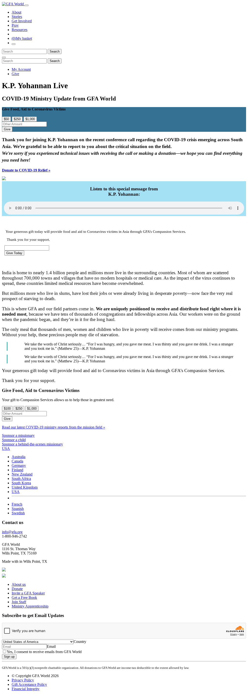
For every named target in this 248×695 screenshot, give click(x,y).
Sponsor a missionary (18, 435)
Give (15, 74)
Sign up (9, 656)
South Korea (21, 483)
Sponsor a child (14, 440)
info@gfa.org (12, 532)
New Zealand (22, 474)
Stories (17, 17)
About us (19, 584)
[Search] (14, 44)
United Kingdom (25, 487)
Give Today (14, 253)
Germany (19, 465)
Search (55, 51)
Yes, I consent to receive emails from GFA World (44, 652)
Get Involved (22, 21)
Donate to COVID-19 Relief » (26, 170)
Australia (18, 457)
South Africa (21, 478)
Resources (19, 30)
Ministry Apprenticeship (30, 606)
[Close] (4, 57)
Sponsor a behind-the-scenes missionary (32, 444)
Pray (15, 25)
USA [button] (6, 448)
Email (51, 646)
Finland (17, 470)
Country (80, 642)
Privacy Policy (23, 680)
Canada (17, 461)
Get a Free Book (24, 597)
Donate (17, 589)
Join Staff (19, 602)
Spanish (18, 509)
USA (16, 492)
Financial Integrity (25, 689)
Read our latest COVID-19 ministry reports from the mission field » (53, 427)
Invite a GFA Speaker (28, 593)
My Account (21, 69)
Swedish (18, 513)
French (17, 504)
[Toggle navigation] (27, 5)
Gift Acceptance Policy (29, 684)
